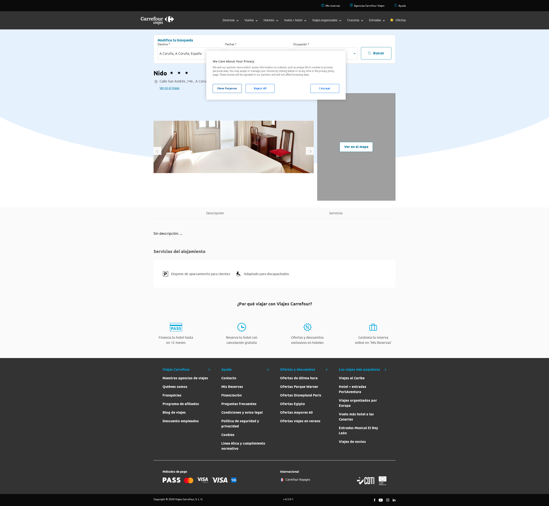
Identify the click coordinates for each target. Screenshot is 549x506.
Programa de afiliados (181, 404)
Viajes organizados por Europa (358, 403)
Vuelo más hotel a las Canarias (356, 416)
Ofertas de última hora (299, 378)
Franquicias (172, 395)
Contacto (228, 378)
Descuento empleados (181, 421)
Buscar (378, 53)
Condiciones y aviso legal (242, 412)
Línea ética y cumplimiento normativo (243, 446)
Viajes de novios (352, 442)
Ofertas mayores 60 (296, 412)
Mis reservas (333, 5)
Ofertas (400, 20)
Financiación (231, 395)
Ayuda (402, 5)
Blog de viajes (174, 412)
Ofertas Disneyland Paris (300, 395)
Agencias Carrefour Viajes (369, 5)
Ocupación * (301, 44)
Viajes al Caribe (352, 378)
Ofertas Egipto (292, 404)
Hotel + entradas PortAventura (352, 389)
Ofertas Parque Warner (299, 387)
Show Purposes (227, 88)
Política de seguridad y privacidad (240, 423)
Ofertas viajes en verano (300, 421)
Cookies (227, 435)
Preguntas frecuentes (238, 404)
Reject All (260, 88)
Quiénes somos (175, 387)
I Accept (324, 88)
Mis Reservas (232, 387)
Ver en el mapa (169, 88)
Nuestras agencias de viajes (185, 378)
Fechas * (231, 44)
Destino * (164, 44)
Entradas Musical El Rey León (358, 430)
